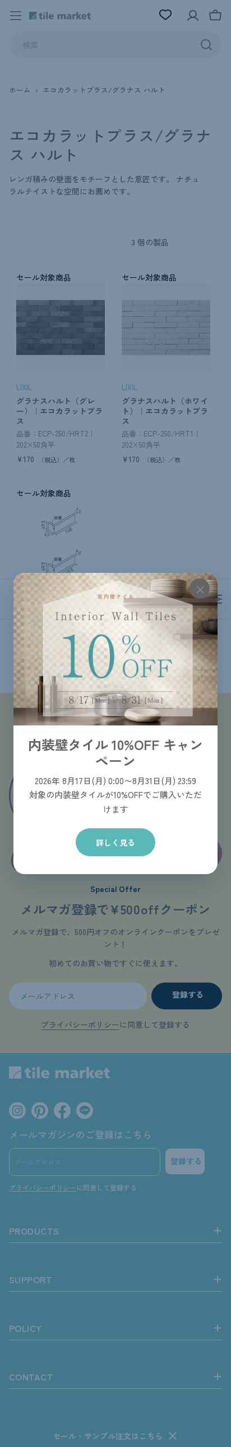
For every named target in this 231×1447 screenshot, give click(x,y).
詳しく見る (115, 842)
